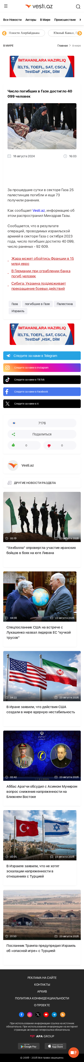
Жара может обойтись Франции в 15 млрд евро (42, 261)
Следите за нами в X (26, 403)
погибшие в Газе (37, 304)
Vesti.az (39, 210)
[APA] (42, 1036)
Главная (63, 45)
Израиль (18, 311)
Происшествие (65, 19)
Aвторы (30, 19)
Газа (15, 304)
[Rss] (62, 1015)
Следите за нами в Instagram (31, 367)
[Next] (79, 33)
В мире (45, 19)
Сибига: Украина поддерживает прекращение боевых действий (38, 286)
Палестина (65, 304)
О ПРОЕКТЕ (42, 1005)
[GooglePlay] (29, 1046)
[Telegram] (54, 1015)
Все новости (12, 19)
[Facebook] (21, 1015)
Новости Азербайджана (24, 33)
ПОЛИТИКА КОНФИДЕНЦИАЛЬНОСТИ (42, 998)
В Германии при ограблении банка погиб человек (40, 273)
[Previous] (4, 33)
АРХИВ (42, 991)
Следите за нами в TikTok (29, 379)
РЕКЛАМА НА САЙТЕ (42, 977)
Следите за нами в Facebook (31, 391)
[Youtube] (46, 1015)
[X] (37, 1015)
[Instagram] (29, 1015)
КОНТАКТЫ (42, 984)
